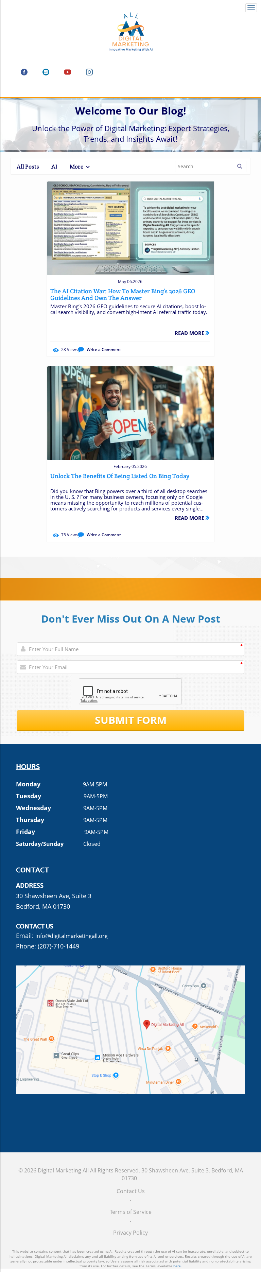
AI (54, 166)
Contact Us (131, 1191)
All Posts (28, 166)
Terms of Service (131, 1212)
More (77, 166)
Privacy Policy (130, 1232)
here (177, 1266)
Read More (190, 333)
